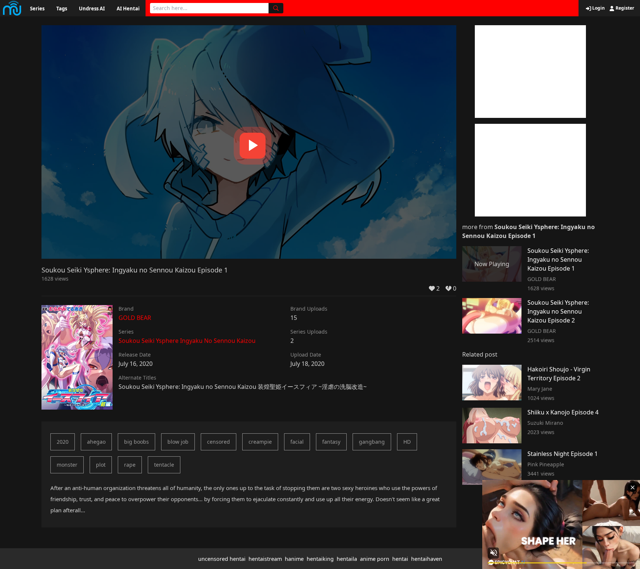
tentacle (164, 464)
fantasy (331, 441)
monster (67, 464)
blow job (178, 441)
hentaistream (265, 558)
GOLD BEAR (135, 318)
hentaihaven (426, 558)
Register (624, 8)
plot (101, 464)
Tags (61, 8)
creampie (260, 441)
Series (37, 8)
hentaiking (320, 558)
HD (407, 441)
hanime (294, 558)
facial (297, 441)
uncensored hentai (222, 558)
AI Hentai (128, 8)
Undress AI (92, 8)
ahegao (96, 441)
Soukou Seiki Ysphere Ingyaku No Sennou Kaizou (187, 341)
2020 (63, 441)
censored (218, 441)
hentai (400, 558)
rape (130, 464)
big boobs (136, 441)
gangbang (372, 441)
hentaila (347, 558)
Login (598, 8)
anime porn (374, 558)
